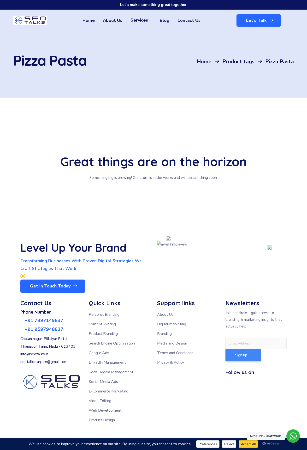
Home (204, 61)
